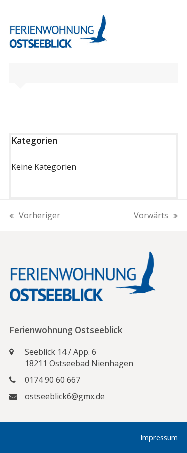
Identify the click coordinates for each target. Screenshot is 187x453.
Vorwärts (151, 215)
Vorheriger (34, 215)
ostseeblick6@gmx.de (65, 396)
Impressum (159, 437)
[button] (172, 31)
